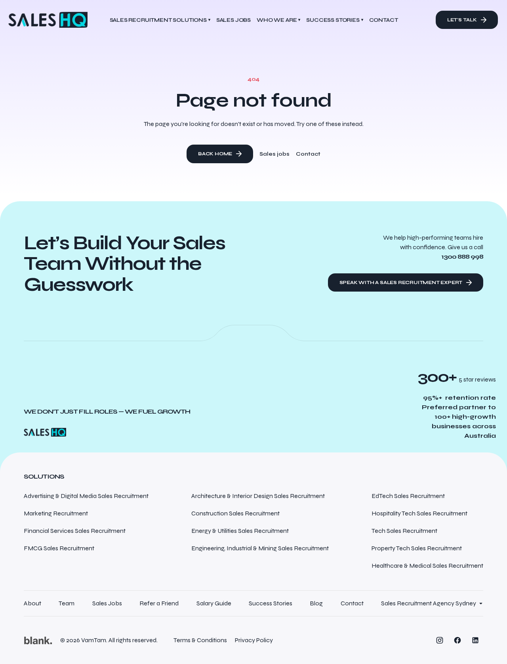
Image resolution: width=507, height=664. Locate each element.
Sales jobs (274, 154)
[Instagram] (440, 640)
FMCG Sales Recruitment (59, 548)
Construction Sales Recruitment (235, 513)
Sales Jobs (107, 603)
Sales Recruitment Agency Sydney (428, 603)
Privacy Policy (254, 640)
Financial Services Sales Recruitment (75, 530)
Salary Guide (213, 603)
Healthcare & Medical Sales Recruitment (427, 565)
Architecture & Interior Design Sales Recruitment (258, 496)
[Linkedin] (475, 640)
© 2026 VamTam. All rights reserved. (109, 640)
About (32, 603)
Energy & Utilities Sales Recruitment (240, 530)
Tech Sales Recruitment (404, 530)
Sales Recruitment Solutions (160, 20)
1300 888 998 (462, 256)
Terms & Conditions (200, 640)
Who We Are (278, 20)
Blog (316, 603)
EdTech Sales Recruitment (408, 496)
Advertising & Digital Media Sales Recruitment (86, 496)
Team (66, 603)
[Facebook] (457, 640)
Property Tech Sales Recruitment (417, 548)
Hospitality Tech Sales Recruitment (419, 513)
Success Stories (334, 20)
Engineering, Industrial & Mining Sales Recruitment (260, 548)
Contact (308, 154)
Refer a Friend (159, 603)
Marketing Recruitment (56, 513)
